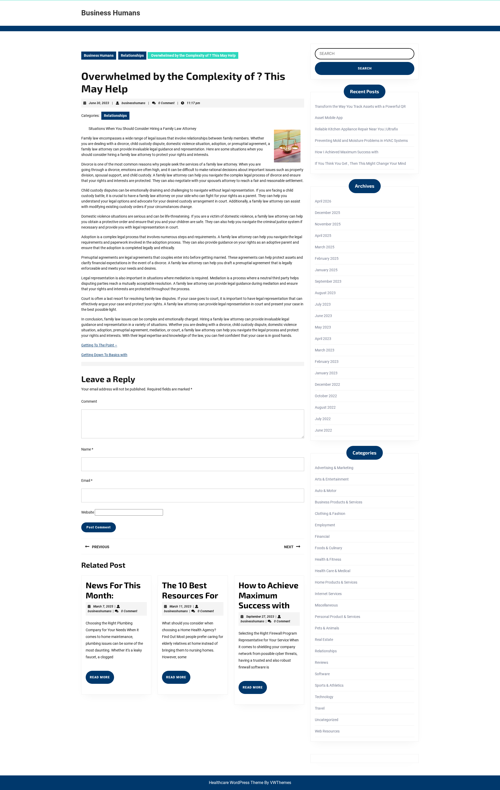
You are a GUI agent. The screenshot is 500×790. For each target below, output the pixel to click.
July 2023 (323, 304)
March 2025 (324, 247)
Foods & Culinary (328, 548)
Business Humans (110, 13)
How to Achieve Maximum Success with (268, 595)
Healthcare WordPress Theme (236, 782)
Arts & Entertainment (332, 479)
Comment (89, 401)
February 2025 (327, 258)
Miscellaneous (326, 605)
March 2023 (324, 350)
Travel (319, 708)
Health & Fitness (328, 559)
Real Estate (324, 639)
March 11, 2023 (180, 606)
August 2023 (325, 293)
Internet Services (328, 594)
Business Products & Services (338, 502)
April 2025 (323, 235)
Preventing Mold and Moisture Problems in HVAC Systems (361, 140)
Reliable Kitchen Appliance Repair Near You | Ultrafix (356, 129)
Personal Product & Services (337, 617)
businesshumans (133, 103)
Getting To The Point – (99, 345)
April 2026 (323, 201)
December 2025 (327, 213)
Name (87, 449)
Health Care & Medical (332, 571)
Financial (322, 536)
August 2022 (325, 407)
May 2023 (323, 327)
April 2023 (323, 339)
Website (87, 512)
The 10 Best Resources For (190, 590)
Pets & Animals (327, 628)
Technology (324, 697)
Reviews (321, 662)
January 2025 (326, 270)
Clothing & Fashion (330, 513)
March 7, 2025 (103, 606)
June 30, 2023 (99, 103)
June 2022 (323, 430)
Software (322, 674)
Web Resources (327, 731)
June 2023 (323, 316)
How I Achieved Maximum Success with (346, 152)
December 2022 (327, 384)
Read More (102, 679)
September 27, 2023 (260, 616)
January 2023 (326, 373)
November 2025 (328, 224)
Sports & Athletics (329, 685)
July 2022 (323, 419)
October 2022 (326, 396)
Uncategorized (326, 720)
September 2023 (328, 281)
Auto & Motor (325, 491)
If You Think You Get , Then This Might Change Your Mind (360, 163)
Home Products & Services (336, 582)
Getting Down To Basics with (104, 355)
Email (86, 480)
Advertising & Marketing (334, 468)
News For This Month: (113, 590)
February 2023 (327, 361)
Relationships (132, 55)
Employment (325, 525)
